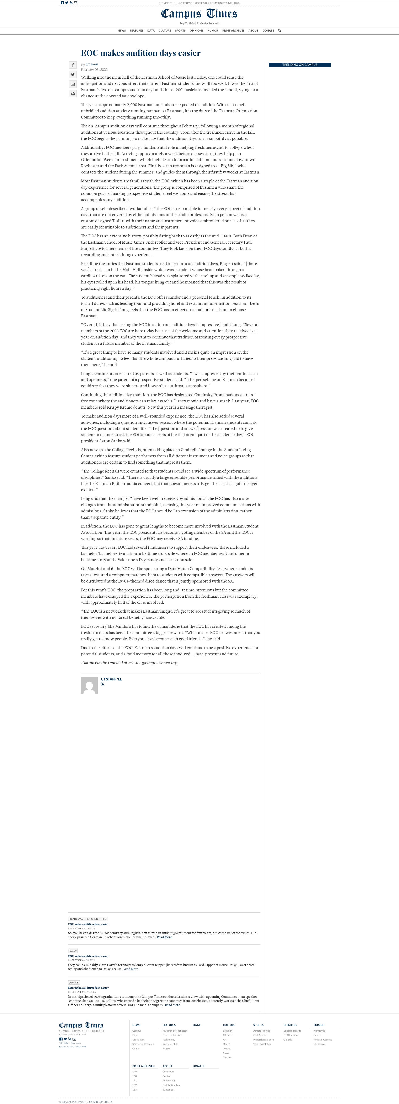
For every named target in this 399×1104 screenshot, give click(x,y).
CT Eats (227, 1035)
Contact (167, 1076)
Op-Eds (287, 1039)
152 (134, 1085)
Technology (169, 1039)
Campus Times (199, 13)
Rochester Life (170, 1044)
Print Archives (233, 30)
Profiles (167, 1048)
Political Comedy (323, 1039)
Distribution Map (172, 1085)
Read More (164, 937)
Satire (317, 1035)
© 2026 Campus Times (71, 1102)
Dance (226, 1044)
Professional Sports (263, 1039)
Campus (136, 1031)
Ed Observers (290, 1035)
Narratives (319, 1031)
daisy (73, 951)
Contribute (168, 1071)
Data (151, 30)
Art (224, 1039)
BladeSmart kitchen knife (87, 919)
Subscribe (168, 1089)
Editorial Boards (292, 1031)
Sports (180, 30)
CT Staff (92, 65)
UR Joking (319, 1044)
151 (134, 1080)
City (134, 1035)
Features (136, 30)
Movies (227, 1048)
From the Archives (172, 1035)
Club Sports (259, 1035)
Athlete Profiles (261, 1031)
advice (74, 983)
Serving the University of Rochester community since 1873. (82, 1033)
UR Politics (138, 1039)
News (122, 30)
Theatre (227, 1057)
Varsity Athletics (262, 1044)
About (253, 30)
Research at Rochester (175, 1031)
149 (134, 1071)
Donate (268, 30)
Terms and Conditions (98, 1102)
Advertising (169, 1080)
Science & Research (143, 1044)
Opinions (196, 30)
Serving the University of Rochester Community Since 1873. (199, 3)
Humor (212, 30)
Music (226, 1053)
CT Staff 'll (111, 679)
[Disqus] (164, 751)
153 (134, 1089)
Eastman (227, 1031)
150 (134, 1076)
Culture (165, 30)
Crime (135, 1048)
